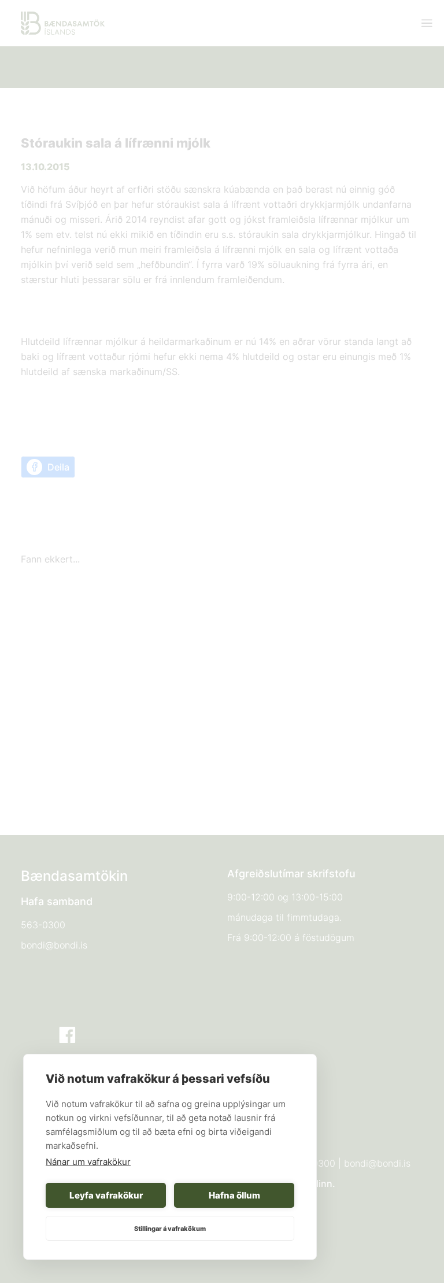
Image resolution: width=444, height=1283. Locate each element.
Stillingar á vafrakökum (170, 1229)
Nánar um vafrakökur (88, 1161)
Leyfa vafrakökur (106, 1195)
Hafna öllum (234, 1195)
